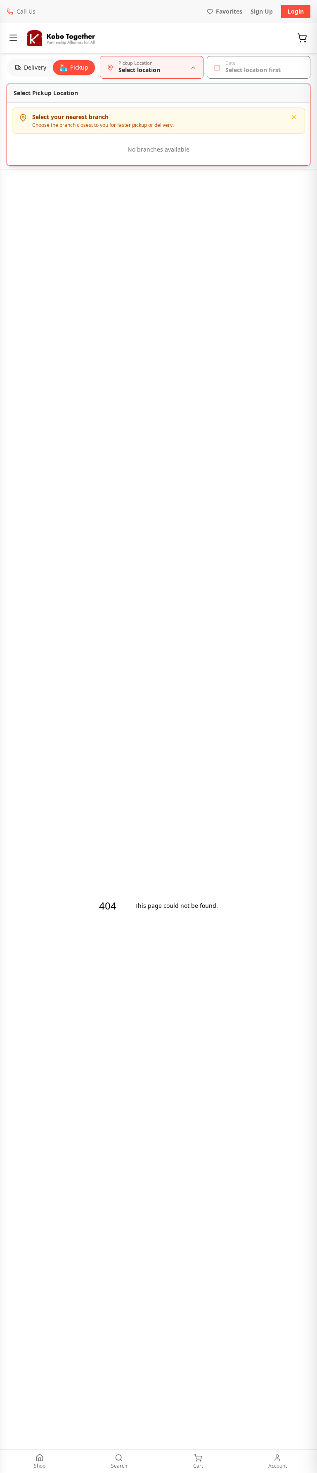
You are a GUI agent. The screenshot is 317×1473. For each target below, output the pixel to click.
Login (296, 11)
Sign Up (262, 11)
